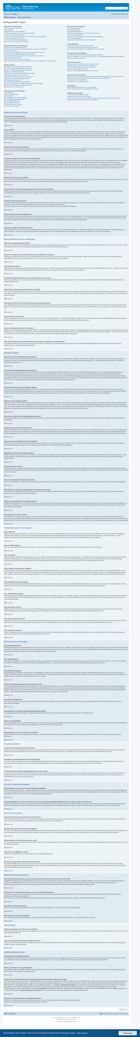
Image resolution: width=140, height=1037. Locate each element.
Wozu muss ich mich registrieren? (13, 28)
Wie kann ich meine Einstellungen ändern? (15, 47)
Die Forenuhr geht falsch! (11, 50)
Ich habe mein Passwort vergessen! (13, 38)
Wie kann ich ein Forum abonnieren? (77, 80)
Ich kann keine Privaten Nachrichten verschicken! (80, 45)
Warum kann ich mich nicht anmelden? (14, 35)
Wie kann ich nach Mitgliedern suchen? (77, 69)
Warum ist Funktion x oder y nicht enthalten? (79, 96)
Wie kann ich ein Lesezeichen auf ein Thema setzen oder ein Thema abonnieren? (88, 78)
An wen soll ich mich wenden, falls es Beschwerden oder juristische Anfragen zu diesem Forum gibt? (93, 98)
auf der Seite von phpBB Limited (59, 960)
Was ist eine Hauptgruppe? (74, 38)
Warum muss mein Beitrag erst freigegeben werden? (18, 85)
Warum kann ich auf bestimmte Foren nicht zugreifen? (18, 76)
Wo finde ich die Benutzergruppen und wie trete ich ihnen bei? (83, 33)
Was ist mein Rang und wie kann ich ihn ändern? (17, 59)
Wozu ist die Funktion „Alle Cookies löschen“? (16, 41)
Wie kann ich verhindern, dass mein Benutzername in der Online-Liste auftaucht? (25, 49)
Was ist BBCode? (8, 92)
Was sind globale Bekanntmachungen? (14, 99)
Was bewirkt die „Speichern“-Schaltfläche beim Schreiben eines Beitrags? (23, 83)
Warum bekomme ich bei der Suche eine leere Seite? (81, 67)
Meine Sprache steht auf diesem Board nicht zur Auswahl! (19, 54)
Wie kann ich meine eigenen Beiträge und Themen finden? (82, 70)
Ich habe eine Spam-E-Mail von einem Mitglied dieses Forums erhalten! (86, 49)
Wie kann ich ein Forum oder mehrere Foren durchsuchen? (83, 64)
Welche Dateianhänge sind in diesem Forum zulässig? (81, 87)
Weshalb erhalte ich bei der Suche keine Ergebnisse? (81, 65)
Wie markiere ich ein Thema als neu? (14, 86)
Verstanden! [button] (127, 1033)
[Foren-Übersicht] (13, 7)
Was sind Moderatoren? (73, 29)
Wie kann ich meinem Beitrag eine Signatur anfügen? (18, 70)
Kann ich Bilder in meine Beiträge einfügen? (15, 97)
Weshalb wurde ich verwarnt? (12, 80)
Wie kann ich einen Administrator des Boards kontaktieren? (82, 99)
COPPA (106, 160)
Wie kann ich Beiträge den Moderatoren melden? (17, 81)
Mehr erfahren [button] (82, 1033)
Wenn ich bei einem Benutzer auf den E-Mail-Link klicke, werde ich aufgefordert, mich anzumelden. (30, 61)
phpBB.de (125, 293)
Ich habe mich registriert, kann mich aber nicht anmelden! (19, 33)
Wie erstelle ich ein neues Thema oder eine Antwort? (18, 66)
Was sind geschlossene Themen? (13, 104)
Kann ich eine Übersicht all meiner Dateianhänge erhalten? (82, 89)
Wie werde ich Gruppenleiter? (75, 35)
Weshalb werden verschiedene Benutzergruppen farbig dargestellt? (85, 36)
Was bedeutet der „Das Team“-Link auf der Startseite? (81, 40)
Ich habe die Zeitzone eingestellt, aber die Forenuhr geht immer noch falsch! (24, 52)
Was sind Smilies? (9, 96)
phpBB (60, 1017)
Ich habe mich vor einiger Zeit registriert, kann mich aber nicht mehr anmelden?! (25, 36)
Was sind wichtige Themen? (11, 102)
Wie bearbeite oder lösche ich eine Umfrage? (16, 75)
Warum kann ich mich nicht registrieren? (14, 31)
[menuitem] (16, 14)
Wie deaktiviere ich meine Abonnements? (78, 81)
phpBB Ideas (93, 969)
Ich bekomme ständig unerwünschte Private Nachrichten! (82, 47)
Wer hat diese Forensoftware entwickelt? (78, 94)
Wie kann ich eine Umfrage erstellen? (14, 71)
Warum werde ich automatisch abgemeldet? (15, 40)
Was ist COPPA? (8, 29)
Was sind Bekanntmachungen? (12, 101)
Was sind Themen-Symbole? (11, 106)
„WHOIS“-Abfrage (15, 983)
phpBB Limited (112, 293)
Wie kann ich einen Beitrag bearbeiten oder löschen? (18, 68)
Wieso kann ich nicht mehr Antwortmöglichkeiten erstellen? (19, 73)
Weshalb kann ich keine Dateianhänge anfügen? (17, 78)
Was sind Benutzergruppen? (74, 31)
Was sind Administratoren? (74, 28)
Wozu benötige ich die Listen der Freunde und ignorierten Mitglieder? (85, 54)
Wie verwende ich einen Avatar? (12, 57)
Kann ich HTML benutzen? (11, 94)
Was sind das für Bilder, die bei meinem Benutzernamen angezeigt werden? (24, 55)
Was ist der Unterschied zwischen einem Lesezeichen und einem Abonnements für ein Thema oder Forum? (95, 76)
